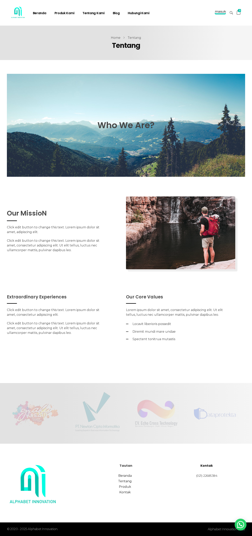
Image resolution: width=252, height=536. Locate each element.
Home (115, 38)
